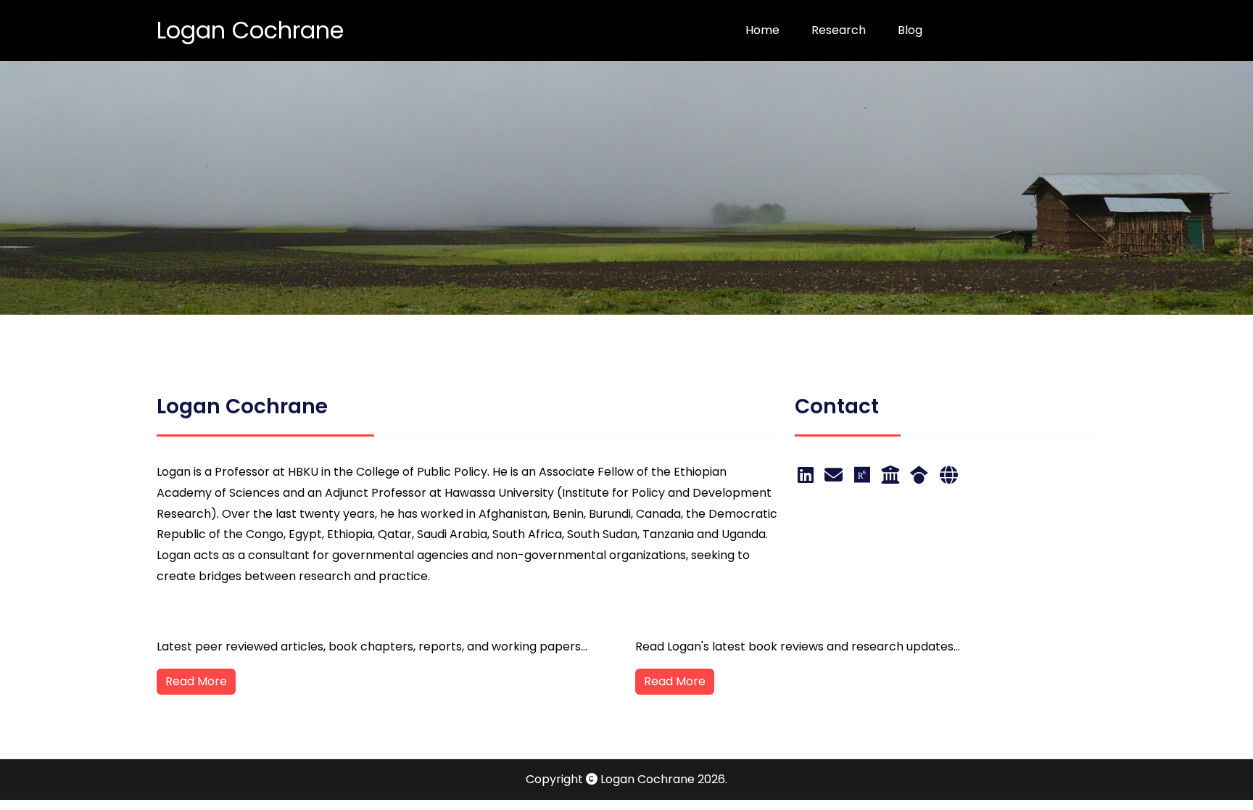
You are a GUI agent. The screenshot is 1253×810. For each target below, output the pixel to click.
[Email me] (836, 475)
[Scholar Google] (921, 475)
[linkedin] (808, 475)
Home (762, 30)
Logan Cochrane (250, 30)
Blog (910, 30)
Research (838, 30)
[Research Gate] (864, 475)
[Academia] (892, 475)
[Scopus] (949, 475)
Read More (196, 681)
